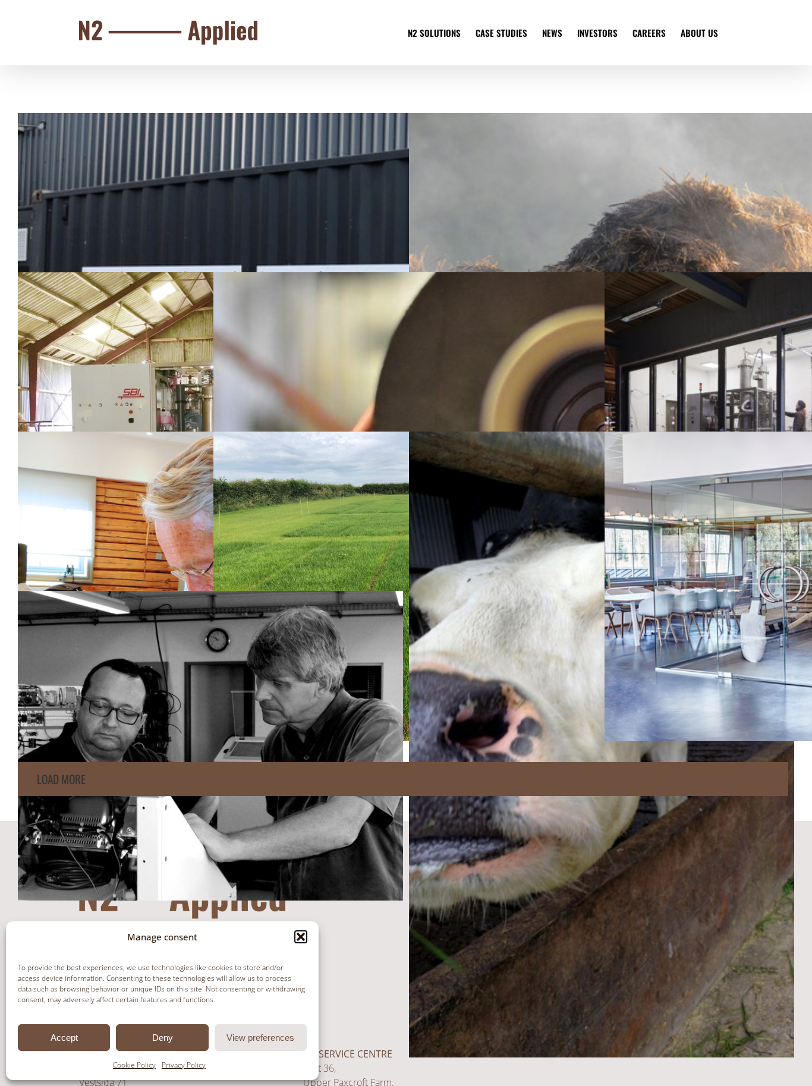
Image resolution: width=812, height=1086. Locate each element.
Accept (64, 1038)
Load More (61, 779)
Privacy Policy (184, 1065)
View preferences (260, 1038)
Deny (162, 1038)
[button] (301, 937)
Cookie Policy (134, 1065)
